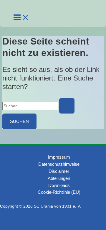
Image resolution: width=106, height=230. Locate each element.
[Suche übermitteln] (66, 106)
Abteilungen (59, 178)
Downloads (59, 185)
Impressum (59, 157)
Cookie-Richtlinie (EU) (59, 192)
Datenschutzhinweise (59, 164)
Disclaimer (59, 171)
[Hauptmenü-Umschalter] (21, 17)
